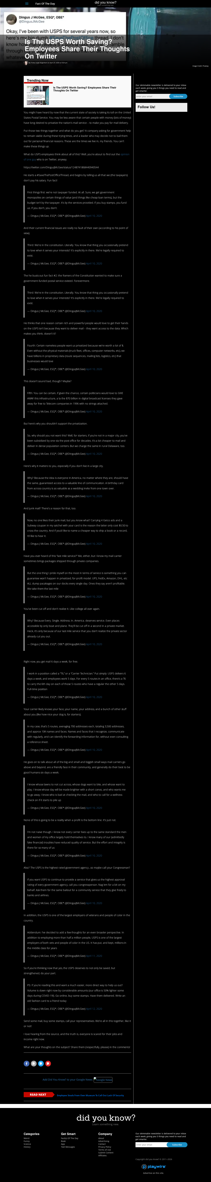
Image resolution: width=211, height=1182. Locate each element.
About (101, 1138)
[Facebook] (164, 4)
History (27, 1146)
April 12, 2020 (94, 1008)
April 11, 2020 (94, 956)
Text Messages (68, 1146)
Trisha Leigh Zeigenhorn (39, 63)
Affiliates (102, 1155)
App (63, 1144)
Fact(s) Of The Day (69, 1138)
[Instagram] (175, 4)
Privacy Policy (104, 1146)
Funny (27, 1141)
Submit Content (105, 1152)
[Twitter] (170, 4)
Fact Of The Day (45, 3)
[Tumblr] (180, 4)
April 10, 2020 (94, 215)
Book (63, 1141)
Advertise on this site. (153, 1173)
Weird (26, 1138)
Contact (102, 1144)
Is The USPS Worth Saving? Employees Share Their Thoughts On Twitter (84, 89)
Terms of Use (104, 1149)
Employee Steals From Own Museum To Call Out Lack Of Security (90, 1095)
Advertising (103, 1141)
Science (27, 1144)
